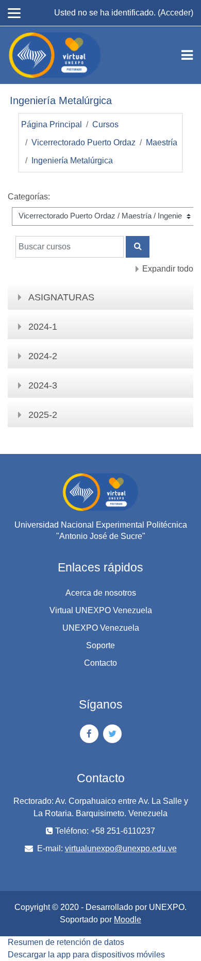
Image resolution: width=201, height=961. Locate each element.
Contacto (100, 663)
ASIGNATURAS (61, 297)
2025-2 (42, 415)
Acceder (175, 12)
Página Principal (51, 124)
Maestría (161, 142)
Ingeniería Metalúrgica (72, 160)
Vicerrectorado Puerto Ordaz (83, 142)
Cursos (105, 124)
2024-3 (42, 385)
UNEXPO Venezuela (100, 627)
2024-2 (42, 356)
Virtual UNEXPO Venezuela (100, 610)
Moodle (127, 919)
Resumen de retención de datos (66, 942)
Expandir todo (167, 268)
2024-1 (42, 327)
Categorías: (29, 196)
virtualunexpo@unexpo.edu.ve (121, 848)
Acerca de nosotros (100, 592)
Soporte (100, 645)
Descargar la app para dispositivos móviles (86, 954)
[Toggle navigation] (187, 55)
